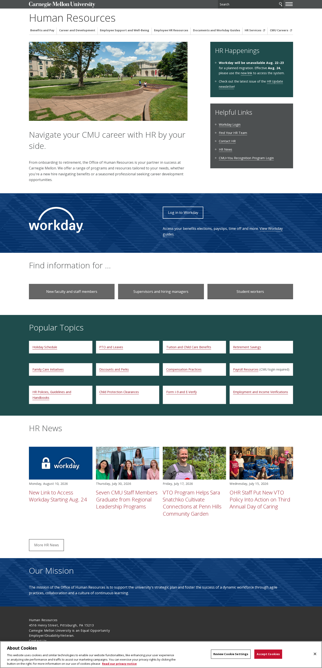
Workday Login (230, 124)
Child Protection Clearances (119, 392)
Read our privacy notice (119, 663)
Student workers (250, 291)
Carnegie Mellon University (62, 4)
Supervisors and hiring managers (160, 291)
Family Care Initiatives (48, 369)
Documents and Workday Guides (216, 30)
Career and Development (77, 30)
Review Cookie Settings (230, 654)
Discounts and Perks (114, 369)
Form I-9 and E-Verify (181, 392)
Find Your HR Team (233, 133)
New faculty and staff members (71, 291)
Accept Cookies (268, 654)
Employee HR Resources (171, 30)
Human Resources (72, 18)
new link (246, 73)
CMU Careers (279, 30)
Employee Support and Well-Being (124, 30)
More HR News (46, 545)
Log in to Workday (183, 212)
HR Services (253, 30)
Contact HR (227, 141)
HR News (225, 149)
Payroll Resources (245, 369)
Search (281, 4)
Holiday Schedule (44, 347)
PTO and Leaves (111, 347)
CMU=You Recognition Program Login (246, 158)
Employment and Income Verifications (260, 392)
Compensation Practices (184, 369)
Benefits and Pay (42, 30)
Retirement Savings (247, 347)
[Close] (315, 654)
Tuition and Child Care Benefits (188, 347)
